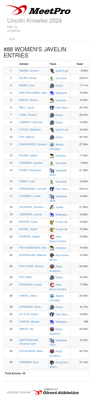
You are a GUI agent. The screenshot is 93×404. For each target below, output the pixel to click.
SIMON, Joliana (28, 295)
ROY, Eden (25, 277)
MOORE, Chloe (28, 221)
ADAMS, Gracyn (29, 70)
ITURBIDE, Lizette (30, 196)
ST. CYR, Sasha (28, 314)
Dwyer (59, 85)
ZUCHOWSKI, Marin (31, 351)
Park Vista (61, 107)
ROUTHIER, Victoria (31, 266)
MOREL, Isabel (28, 229)
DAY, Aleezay (27, 137)
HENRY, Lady (27, 181)
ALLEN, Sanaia (28, 78)
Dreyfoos (61, 100)
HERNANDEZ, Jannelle (32, 188)
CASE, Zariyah (27, 114)
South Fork (62, 70)
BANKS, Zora (27, 85)
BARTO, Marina (28, 100)
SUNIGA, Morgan (29, 321)
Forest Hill (61, 222)
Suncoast (61, 78)
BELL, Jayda (26, 107)
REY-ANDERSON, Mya (32, 247)
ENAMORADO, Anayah (33, 144)
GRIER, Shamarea (30, 170)
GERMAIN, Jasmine (31, 162)
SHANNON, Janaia (30, 284)
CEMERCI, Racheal (30, 122)
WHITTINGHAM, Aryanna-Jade (29, 342)
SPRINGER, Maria (30, 306)
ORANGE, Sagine (29, 236)
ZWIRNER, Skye (29, 362)
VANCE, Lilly (26, 329)
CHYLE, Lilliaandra (30, 129)
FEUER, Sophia (28, 155)
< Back (11, 39)
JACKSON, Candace (31, 207)
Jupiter (59, 207)
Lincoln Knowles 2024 (34, 20)
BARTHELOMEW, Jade (32, 92)
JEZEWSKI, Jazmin (30, 214)
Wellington (61, 93)
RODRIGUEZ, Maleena (32, 255)
